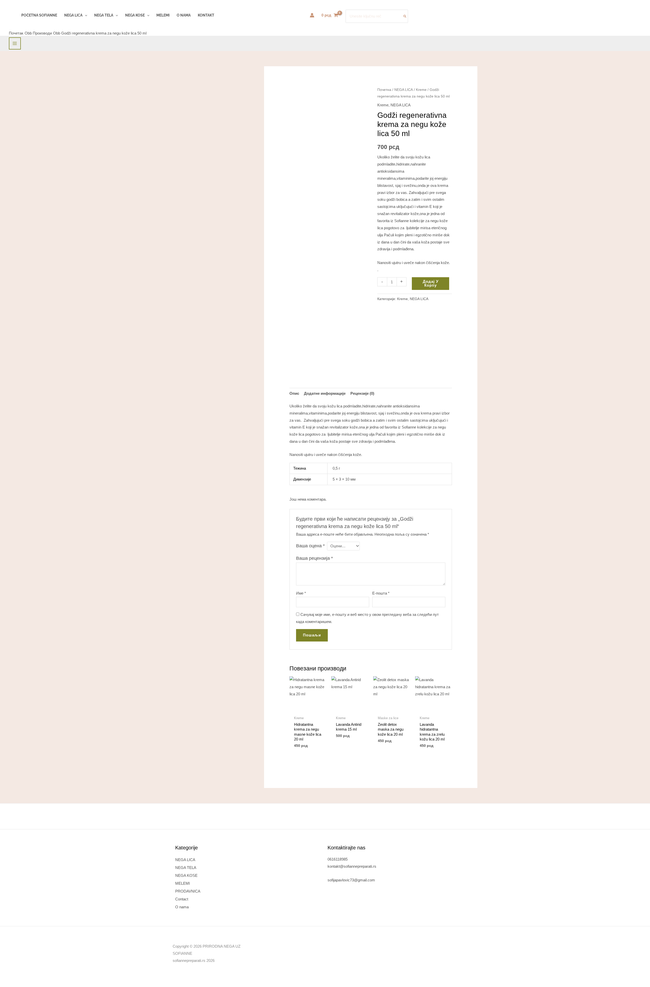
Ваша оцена (310, 545)
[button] (85, 15)
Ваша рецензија (314, 558)
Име (301, 593)
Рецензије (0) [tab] (362, 393)
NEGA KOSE (186, 875)
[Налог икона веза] (312, 15)
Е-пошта (380, 593)
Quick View (307, 709)
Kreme (421, 90)
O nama (182, 907)
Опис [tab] (294, 393)
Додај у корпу (430, 283)
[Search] (405, 16)
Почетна (384, 90)
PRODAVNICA (187, 891)
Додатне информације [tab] (325, 393)
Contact (181, 899)
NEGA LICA (403, 90)
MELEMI (182, 883)
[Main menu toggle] (15, 43)
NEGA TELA (185, 867)
